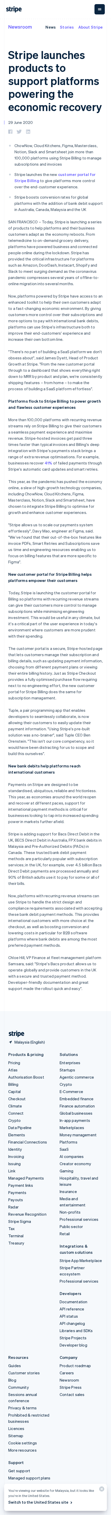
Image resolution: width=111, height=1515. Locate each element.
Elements (16, 1134)
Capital (14, 1091)
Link (11, 1170)
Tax (11, 1228)
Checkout (17, 1098)
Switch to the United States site (38, 1502)
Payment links (20, 1185)
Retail (65, 1233)
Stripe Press (71, 1387)
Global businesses (76, 1113)
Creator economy (75, 1163)
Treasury (16, 1243)
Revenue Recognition (27, 1214)
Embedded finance (76, 1098)
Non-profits (70, 1212)
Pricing (14, 1062)
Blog (12, 1380)
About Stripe (90, 27)
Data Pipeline (20, 1127)
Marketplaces (72, 1127)
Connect (15, 1113)
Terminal (16, 1235)
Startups (67, 1069)
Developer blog (73, 1345)
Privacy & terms (22, 1407)
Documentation (74, 1301)
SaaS (64, 1149)
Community (18, 1387)
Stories (67, 27)
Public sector (71, 1226)
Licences (16, 1428)
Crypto (14, 1120)
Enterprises (70, 1062)
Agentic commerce (77, 1077)
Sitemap (15, 1435)
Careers (67, 1372)
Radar (13, 1206)
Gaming (66, 1170)
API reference (72, 1308)
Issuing (14, 1163)
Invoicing (16, 1156)
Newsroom (20, 27)
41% (48, 462)
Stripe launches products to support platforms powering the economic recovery (55, 81)
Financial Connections (27, 1142)
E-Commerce (71, 1091)
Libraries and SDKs (76, 1330)
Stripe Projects (73, 1337)
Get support (19, 1470)
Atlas (13, 1069)
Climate (15, 1105)
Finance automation (77, 1105)
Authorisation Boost (26, 1077)
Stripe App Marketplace (81, 1260)
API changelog (72, 1323)
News (50, 27)
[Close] (101, 1490)
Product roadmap (75, 1365)
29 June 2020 (20, 122)
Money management (78, 1134)
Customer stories (24, 1372)
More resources (22, 1450)
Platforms (68, 1142)
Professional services (79, 1219)
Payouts (15, 1199)
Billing (13, 1084)
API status (69, 1316)
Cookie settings (22, 1442)
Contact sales (72, 1394)
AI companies (72, 1156)
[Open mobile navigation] (99, 9)
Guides (14, 1365)
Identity (15, 1149)
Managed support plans (29, 1477)
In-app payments (75, 1120)
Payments (17, 1192)
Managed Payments (26, 1178)
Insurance (68, 1191)
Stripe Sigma (19, 1221)
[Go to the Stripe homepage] (14, 1034)
